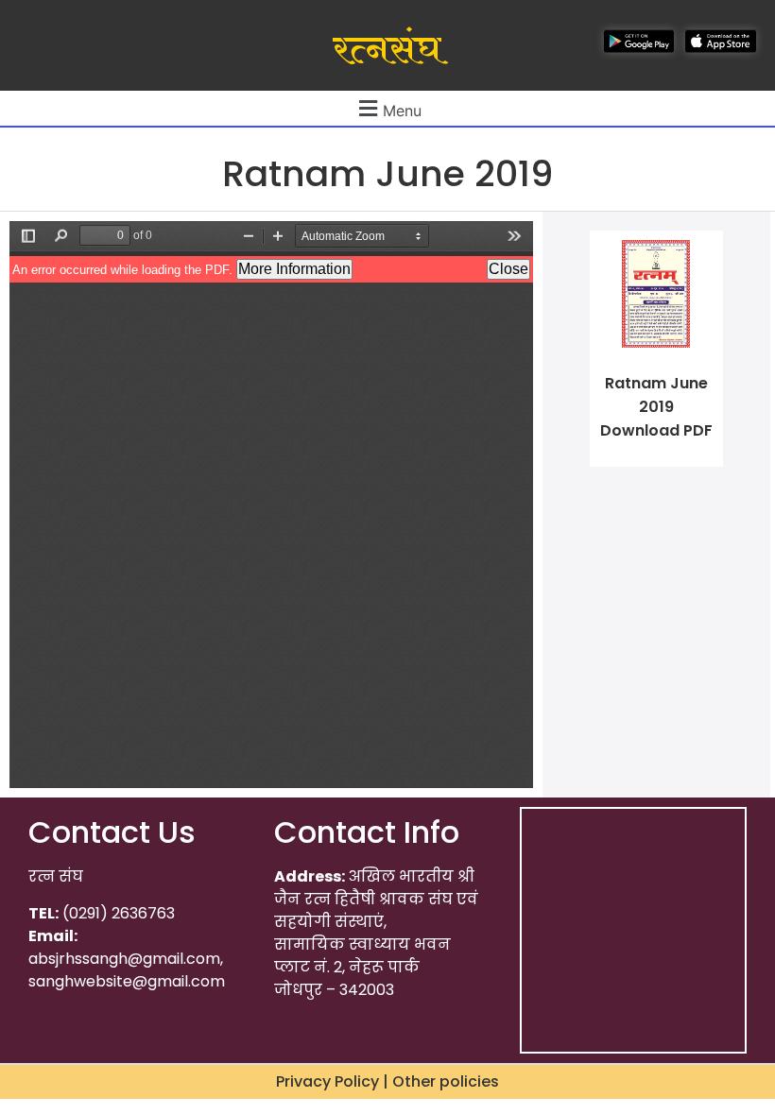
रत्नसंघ (387, 50)
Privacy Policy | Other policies (387, 1081)
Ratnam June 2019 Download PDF (656, 406)
